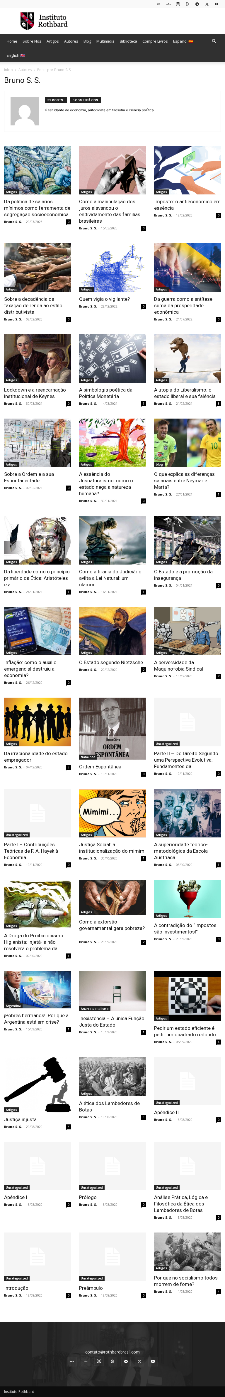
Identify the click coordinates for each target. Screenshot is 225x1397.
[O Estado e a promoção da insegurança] (187, 540)
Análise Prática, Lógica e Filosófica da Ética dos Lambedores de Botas (181, 1203)
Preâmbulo (91, 1288)
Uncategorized (167, 744)
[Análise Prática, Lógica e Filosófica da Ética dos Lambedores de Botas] (187, 1166)
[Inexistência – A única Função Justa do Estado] (112, 991)
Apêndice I (15, 1197)
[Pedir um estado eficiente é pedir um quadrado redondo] (187, 996)
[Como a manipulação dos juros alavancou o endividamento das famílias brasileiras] (112, 170)
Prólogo (88, 1197)
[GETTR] (168, 4)
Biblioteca (128, 41)
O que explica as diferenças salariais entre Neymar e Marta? (184, 480)
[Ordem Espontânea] (112, 729)
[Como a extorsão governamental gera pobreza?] (112, 897)
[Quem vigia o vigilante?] (112, 267)
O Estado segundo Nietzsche (111, 662)
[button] (214, 41)
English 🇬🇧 (16, 55)
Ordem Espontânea (100, 767)
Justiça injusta (20, 1119)
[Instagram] (177, 4)
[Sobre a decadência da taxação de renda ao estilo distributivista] (37, 267)
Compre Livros (155, 41)
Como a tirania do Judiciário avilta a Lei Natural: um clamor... (110, 578)
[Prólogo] (112, 1166)
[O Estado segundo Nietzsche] (112, 631)
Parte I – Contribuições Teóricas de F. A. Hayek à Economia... (31, 851)
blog (159, 464)
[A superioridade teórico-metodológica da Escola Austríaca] (187, 813)
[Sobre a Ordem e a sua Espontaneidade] (37, 443)
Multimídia (105, 41)
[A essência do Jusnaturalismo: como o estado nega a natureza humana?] (112, 443)
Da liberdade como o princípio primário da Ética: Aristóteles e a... (37, 578)
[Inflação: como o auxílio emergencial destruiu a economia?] (37, 631)
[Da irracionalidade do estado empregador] (37, 722)
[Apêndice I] (37, 1166)
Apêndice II (166, 1112)
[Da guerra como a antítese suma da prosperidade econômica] (187, 267)
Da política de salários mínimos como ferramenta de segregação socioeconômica (37, 208)
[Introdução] (37, 1257)
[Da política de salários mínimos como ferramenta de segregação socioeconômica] (37, 170)
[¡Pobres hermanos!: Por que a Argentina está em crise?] (37, 989)
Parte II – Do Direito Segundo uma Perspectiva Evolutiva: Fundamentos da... (186, 759)
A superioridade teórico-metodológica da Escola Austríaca (181, 851)
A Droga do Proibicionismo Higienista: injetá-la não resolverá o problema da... (33, 942)
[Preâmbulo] (112, 1257)
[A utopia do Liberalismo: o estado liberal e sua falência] (187, 358)
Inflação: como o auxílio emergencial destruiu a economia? (30, 668)
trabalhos (88, 757)
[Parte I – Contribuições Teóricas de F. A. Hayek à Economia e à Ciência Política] (37, 813)
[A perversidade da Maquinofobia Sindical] (187, 631)
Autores (71, 41)
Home (12, 41)
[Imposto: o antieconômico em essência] (187, 170)
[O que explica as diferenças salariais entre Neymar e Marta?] (187, 443)
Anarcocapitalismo (95, 1009)
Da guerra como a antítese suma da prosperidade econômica (183, 305)
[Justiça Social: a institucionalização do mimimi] (112, 813)
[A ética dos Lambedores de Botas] (112, 1076)
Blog (87, 41)
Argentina (13, 1006)
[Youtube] (216, 4)
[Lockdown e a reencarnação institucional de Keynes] (37, 358)
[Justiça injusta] (37, 1084)
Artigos (53, 41)
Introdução (16, 1288)
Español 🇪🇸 (183, 41)
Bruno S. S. (13, 221)
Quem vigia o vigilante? (104, 299)
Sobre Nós (32, 41)
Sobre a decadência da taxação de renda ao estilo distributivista (33, 305)
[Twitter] (206, 4)
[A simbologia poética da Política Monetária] (112, 358)
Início (8, 69)
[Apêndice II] (187, 1081)
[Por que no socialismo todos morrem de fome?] (187, 1252)
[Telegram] (197, 4)
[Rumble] (187, 4)
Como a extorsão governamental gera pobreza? (112, 928)
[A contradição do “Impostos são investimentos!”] (187, 899)
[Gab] (158, 4)
